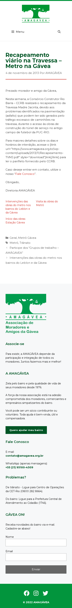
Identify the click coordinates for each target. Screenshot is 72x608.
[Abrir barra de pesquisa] (59, 31)
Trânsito (25, 242)
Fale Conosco (25, 174)
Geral (13, 238)
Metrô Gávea (27, 238)
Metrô (14, 242)
